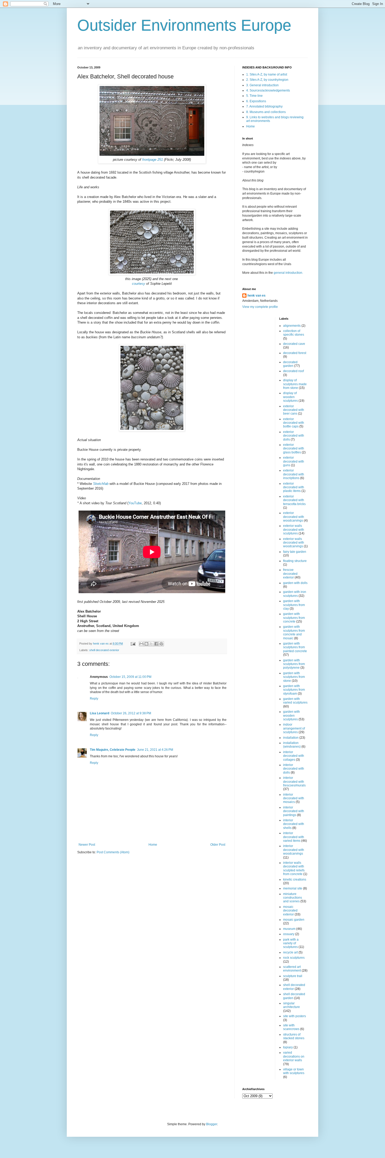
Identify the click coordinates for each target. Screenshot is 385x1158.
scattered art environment (292, 968)
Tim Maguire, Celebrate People (112, 750)
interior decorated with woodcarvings (293, 849)
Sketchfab (100, 484)
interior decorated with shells (293, 824)
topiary (288, 1047)
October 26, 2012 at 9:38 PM (131, 713)
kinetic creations (294, 879)
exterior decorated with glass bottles (293, 448)
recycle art (290, 952)
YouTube (135, 503)
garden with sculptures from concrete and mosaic (294, 632)
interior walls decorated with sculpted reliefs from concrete (294, 868)
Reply (94, 698)
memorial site (292, 888)
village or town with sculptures (293, 1071)
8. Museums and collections (266, 112)
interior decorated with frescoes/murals (294, 781)
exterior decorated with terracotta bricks (294, 500)
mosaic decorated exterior (290, 910)
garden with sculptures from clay (294, 604)
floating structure (295, 561)
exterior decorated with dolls (293, 435)
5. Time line (254, 96)
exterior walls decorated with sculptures (293, 529)
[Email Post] (132, 643)
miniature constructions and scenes (292, 897)
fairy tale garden (294, 552)
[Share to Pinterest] (161, 643)
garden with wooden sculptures (291, 715)
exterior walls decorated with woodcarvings (293, 542)
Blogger (211, 1124)
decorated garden (290, 364)
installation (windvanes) (292, 744)
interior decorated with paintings (293, 811)
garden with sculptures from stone (294, 677)
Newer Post (87, 844)
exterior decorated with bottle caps (293, 422)
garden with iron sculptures (294, 593)
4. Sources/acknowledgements (268, 90)
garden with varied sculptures (295, 700)
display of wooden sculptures (290, 397)
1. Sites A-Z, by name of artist (266, 74)
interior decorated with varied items (293, 837)
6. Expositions (256, 101)
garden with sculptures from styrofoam (294, 689)
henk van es (257, 295)
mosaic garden (293, 919)
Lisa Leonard (99, 713)
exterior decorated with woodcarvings (293, 516)
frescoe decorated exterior (290, 573)
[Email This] (141, 643)
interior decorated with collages (293, 756)
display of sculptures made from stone (295, 384)
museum (289, 929)
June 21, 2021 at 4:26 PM (155, 750)
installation (291, 737)
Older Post (217, 844)
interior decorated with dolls (293, 768)
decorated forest (294, 353)
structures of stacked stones (293, 1036)
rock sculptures (294, 957)
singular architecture (291, 1005)
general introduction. (288, 273)
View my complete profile (260, 307)
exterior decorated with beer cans (293, 410)
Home (152, 844)
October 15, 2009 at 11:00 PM (130, 677)
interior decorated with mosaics (293, 798)
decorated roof (293, 371)
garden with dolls (295, 583)
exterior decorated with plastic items (293, 487)
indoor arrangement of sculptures (294, 728)
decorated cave (294, 344)
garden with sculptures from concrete (294, 617)
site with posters (294, 1016)
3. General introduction (262, 85)
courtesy (138, 284)
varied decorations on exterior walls (293, 1056)
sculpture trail (292, 976)
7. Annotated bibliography (264, 106)
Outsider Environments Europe (184, 25)
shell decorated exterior (104, 650)
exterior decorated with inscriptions (293, 474)
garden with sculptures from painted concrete (295, 647)
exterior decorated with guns (293, 461)
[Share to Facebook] (156, 643)
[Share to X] (151, 643)
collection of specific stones (293, 332)
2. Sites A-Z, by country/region (267, 80)
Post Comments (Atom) (113, 852)
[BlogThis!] (146, 643)
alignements (292, 326)
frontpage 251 (152, 160)
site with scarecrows (291, 1027)
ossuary (288, 934)
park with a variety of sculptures (291, 943)
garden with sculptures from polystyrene (294, 664)
